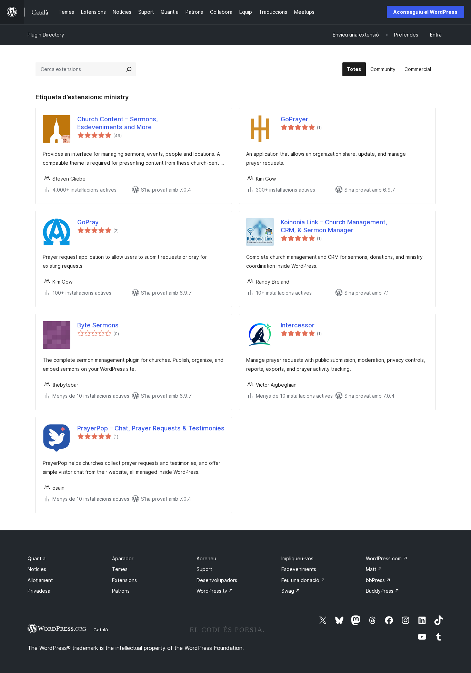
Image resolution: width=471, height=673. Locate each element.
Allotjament (40, 580)
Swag (290, 591)
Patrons (121, 591)
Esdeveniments (298, 569)
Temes (120, 569)
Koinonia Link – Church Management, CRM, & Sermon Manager (334, 226)
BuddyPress (382, 591)
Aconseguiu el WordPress (425, 12)
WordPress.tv (215, 591)
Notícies (37, 569)
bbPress (378, 580)
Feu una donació (303, 580)
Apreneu (206, 558)
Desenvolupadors (217, 580)
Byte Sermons (98, 325)
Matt (374, 569)
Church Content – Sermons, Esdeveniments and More (117, 123)
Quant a (37, 558)
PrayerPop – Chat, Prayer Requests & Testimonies (150, 428)
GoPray (88, 222)
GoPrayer (294, 119)
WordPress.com (387, 558)
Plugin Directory (46, 35)
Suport (204, 569)
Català (100, 629)
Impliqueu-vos (297, 558)
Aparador (122, 558)
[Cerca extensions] (129, 69)
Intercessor (297, 325)
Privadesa (39, 591)
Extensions (124, 580)
